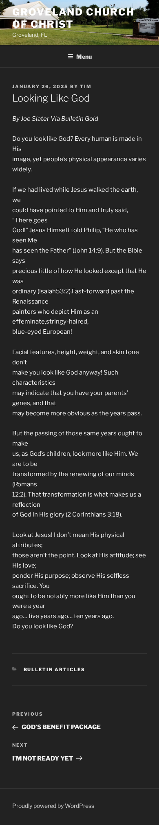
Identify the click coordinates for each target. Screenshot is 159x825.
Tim (86, 86)
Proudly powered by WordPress (53, 805)
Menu (84, 56)
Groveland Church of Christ (73, 18)
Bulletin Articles (55, 669)
